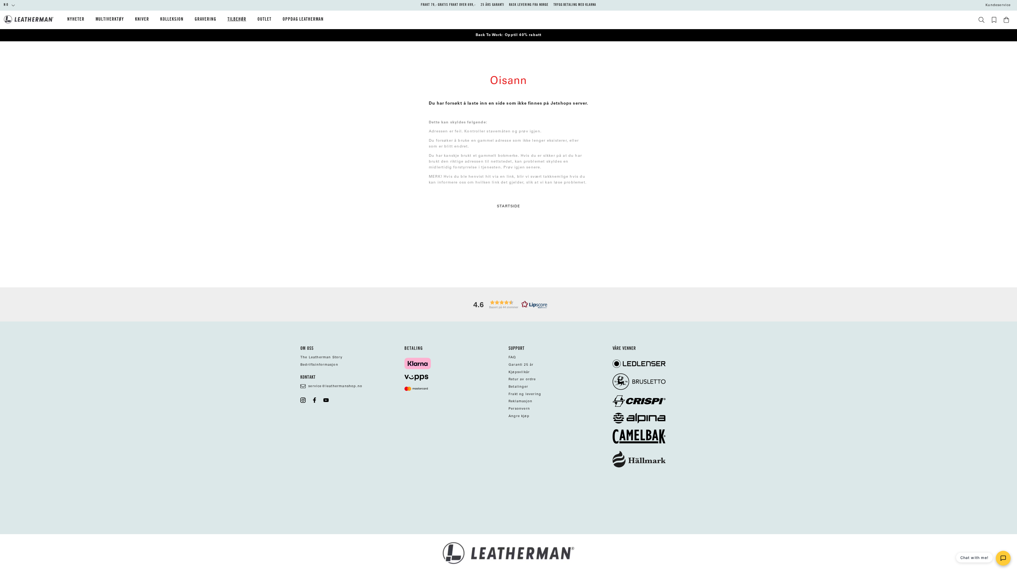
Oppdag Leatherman (303, 19)
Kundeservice (998, 5)
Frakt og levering (524, 394)
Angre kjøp (518, 416)
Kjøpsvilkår (519, 372)
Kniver (142, 19)
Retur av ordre (522, 379)
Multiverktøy (110, 19)
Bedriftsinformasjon (319, 365)
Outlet (264, 19)
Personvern (519, 408)
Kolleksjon (172, 19)
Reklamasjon (520, 401)
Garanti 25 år (520, 365)
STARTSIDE (508, 206)
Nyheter (75, 19)
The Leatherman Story (321, 357)
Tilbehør (237, 19)
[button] (508, 304)
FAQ (512, 357)
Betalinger (518, 386)
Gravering (205, 19)
